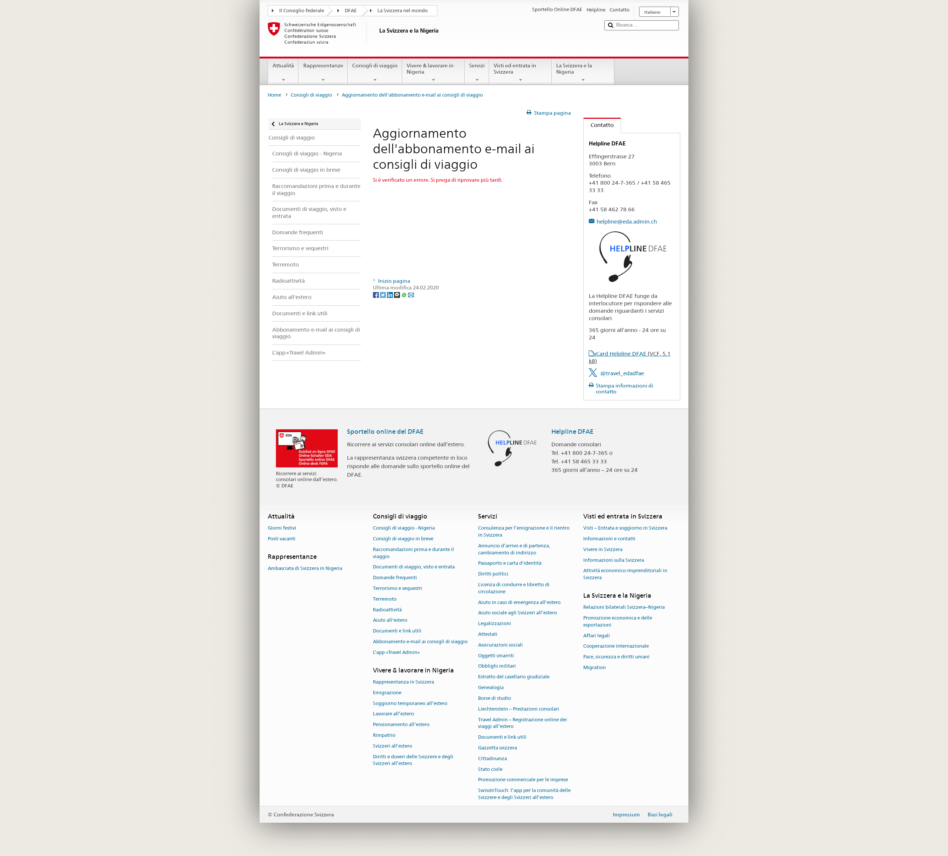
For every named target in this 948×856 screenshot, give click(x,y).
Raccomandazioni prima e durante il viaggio (413, 553)
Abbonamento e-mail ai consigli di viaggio (420, 641)
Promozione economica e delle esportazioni (617, 621)
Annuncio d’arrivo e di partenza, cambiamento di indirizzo (514, 549)
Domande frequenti (395, 577)
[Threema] (397, 295)
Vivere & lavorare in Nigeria (430, 69)
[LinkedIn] (390, 295)
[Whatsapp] (404, 295)
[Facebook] (376, 295)
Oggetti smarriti (496, 655)
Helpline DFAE (572, 431)
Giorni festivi (282, 528)
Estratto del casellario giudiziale (514, 677)
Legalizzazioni (494, 623)
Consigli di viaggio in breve (403, 538)
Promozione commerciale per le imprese (523, 780)
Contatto (599, 124)
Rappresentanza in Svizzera (403, 682)
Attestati (487, 634)
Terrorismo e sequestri (397, 588)
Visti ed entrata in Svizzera (515, 69)
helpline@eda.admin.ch (627, 221)
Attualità (283, 65)
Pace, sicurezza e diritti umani (616, 657)
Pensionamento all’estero (401, 724)
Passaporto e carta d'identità (509, 563)
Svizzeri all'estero (392, 746)
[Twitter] (383, 295)
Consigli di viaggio (375, 65)
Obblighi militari (497, 666)
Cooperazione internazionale (616, 646)
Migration (594, 667)
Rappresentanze (323, 65)
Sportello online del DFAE (385, 431)
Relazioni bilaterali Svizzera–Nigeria (624, 607)
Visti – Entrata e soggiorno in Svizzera (625, 528)
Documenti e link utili (397, 631)
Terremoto (385, 599)
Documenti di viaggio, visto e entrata (414, 567)
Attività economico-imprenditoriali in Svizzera (625, 574)
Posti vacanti (282, 538)
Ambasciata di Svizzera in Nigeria (305, 568)
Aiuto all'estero (390, 620)
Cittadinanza (492, 758)
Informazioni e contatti (609, 538)
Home (274, 95)
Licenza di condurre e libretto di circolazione (514, 588)
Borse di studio (494, 698)
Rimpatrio (384, 735)
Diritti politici (493, 574)
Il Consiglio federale (301, 10)
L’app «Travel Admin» (396, 652)
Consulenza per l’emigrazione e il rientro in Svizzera (524, 531)
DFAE (351, 10)
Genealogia (491, 687)
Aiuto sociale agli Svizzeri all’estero (517, 613)
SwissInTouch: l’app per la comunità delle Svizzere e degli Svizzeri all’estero (524, 794)
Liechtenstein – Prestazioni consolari (518, 709)
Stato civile (490, 769)
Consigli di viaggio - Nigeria (404, 528)
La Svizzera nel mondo (402, 10)
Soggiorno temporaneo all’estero (410, 703)
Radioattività (387, 609)
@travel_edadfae (622, 373)
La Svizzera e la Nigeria (574, 69)
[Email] (411, 295)
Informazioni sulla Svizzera (613, 560)
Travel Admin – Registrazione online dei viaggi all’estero (522, 723)
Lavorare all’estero (393, 714)
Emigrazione (387, 692)
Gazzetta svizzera (497, 748)
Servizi (477, 65)
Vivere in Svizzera (602, 549)
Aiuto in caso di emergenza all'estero (519, 602)
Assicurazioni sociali (500, 645)
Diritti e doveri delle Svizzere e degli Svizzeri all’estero (413, 760)
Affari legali (596, 635)
